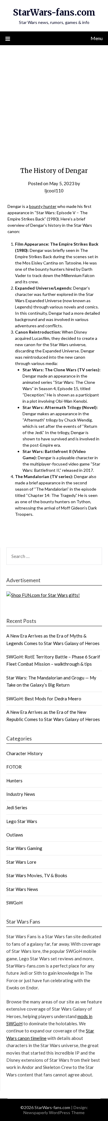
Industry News (20, 794)
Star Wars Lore (21, 862)
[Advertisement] (54, 102)
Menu (97, 38)
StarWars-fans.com (54, 12)
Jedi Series (16, 807)
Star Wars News (22, 889)
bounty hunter (42, 206)
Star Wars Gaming (24, 848)
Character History (24, 753)
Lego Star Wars (21, 821)
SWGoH (14, 902)
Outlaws (14, 834)
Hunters (14, 780)
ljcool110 (54, 190)
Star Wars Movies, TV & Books (36, 875)
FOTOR (14, 766)
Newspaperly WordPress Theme (54, 1112)
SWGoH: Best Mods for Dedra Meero (43, 698)
